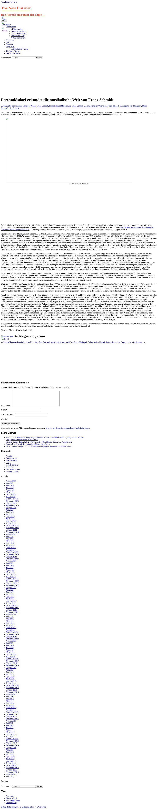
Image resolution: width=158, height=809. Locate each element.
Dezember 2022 (12, 579)
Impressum (10, 47)
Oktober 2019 (11, 663)
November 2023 (12, 554)
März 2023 (10, 572)
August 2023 (11, 561)
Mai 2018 (9, 701)
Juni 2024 (10, 539)
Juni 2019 (10, 672)
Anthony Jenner (30, 106)
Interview (9, 467)
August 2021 (11, 614)
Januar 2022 (10, 603)
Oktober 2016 (11, 743)
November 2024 (12, 528)
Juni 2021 (10, 619)
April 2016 (10, 756)
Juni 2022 (10, 592)
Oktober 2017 (11, 716)
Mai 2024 (9, 541)
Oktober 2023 (11, 557)
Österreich (102, 106)
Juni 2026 (10, 485)
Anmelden (10, 796)
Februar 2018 (11, 708)
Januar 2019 (10, 683)
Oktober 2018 (11, 690)
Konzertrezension (17, 106)
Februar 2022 (11, 601)
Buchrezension (12, 458)
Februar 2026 (11, 494)
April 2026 (10, 490)
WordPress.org (11, 803)
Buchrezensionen (17, 36)
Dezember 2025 (12, 499)
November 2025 (12, 501)
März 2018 (10, 705)
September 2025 (12, 505)
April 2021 (10, 623)
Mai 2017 (9, 728)
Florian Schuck (13, 108)
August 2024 (11, 534)
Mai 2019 (9, 674)
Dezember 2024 (12, 525)
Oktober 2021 (11, 610)
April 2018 (10, 703)
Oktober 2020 (11, 636)
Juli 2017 (9, 723)
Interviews (10, 40)
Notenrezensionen (18, 38)
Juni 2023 (10, 565)
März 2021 (10, 625)
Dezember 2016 (12, 739)
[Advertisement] (79, 77)
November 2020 (12, 634)
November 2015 (12, 768)
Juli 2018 (9, 696)
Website (4, 419)
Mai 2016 (9, 754)
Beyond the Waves (13, 53)
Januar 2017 (10, 736)
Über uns (9, 44)
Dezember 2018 (12, 685)
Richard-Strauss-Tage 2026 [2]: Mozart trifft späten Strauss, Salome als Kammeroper (39, 442)
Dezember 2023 (12, 552)
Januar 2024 (10, 550)
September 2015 (12, 772)
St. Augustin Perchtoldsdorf (130, 106)
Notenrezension (12, 471)
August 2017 (11, 721)
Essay (8, 463)
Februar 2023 (11, 574)
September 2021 (12, 612)
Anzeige (9, 456)
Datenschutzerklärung (19, 49)
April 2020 (10, 650)
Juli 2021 (9, 616)
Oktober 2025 (11, 503)
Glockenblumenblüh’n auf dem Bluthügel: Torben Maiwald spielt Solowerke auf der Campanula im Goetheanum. (99, 342)
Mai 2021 (9, 621)
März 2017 (10, 732)
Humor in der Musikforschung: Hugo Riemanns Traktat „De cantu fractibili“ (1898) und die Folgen (44, 437)
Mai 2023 (9, 568)
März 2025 (10, 519)
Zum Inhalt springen (9, 2)
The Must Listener (13, 51)
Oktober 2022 (11, 583)
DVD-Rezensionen (18, 33)
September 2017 (12, 719)
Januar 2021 (10, 630)
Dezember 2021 (12, 605)
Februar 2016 (11, 761)
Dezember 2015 (12, 765)
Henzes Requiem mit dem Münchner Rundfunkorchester (28, 444)
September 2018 (12, 692)
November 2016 (12, 741)
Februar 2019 (11, 681)
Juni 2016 (10, 752)
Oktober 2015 (11, 770)
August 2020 (11, 641)
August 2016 (11, 748)
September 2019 (12, 665)
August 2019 (11, 668)
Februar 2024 (11, 548)
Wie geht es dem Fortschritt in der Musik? (22, 440)
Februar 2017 (11, 734)
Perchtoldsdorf (113, 106)
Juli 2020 (9, 643)
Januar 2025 (10, 523)
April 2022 (10, 596)
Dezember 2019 (12, 659)
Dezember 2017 (12, 712)
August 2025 (11, 508)
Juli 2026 (9, 483)
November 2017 (12, 714)
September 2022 (12, 585)
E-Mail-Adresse (8, 414)
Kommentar (6, 405)
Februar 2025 (11, 521)
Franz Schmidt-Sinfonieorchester (84, 106)
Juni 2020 (10, 645)
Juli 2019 (9, 670)
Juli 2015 (9, 776)
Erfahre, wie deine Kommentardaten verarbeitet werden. (67, 428)
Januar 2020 (10, 656)
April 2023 (10, 570)
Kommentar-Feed (13, 800)
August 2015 (11, 774)
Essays (8, 42)
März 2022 (10, 599)
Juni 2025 (10, 512)
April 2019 (10, 676)
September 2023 (12, 559)
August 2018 (11, 694)
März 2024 (10, 545)
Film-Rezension (12, 465)
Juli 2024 (9, 537)
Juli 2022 (9, 590)
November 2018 (12, 688)
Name (4, 410)
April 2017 (10, 730)
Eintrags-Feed (11, 798)
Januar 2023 (10, 576)
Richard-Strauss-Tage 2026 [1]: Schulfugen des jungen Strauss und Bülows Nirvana (38, 446)
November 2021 (12, 608)
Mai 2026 (9, 488)
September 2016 (12, 745)
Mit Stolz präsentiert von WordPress (33, 807)
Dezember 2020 (12, 632)
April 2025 (10, 517)
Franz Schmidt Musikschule (60, 106)
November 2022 (12, 581)
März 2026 (10, 492)
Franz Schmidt (42, 106)
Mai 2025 (9, 514)
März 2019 (10, 679)
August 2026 (11, 481)
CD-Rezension (12, 460)
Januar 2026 (10, 497)
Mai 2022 (9, 594)
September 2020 (12, 639)
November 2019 (12, 661)
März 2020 (10, 652)
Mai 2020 (9, 648)
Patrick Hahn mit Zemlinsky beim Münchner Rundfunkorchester (27, 342)
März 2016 (10, 759)
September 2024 (12, 532)
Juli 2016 (9, 750)
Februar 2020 (11, 654)
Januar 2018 (10, 710)
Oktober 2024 (11, 530)
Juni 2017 (10, 725)
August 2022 (11, 588)
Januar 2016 (10, 763)
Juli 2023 (9, 563)
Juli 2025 (9, 510)
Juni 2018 (10, 699)
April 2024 (10, 543)
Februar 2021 (11, 628)
